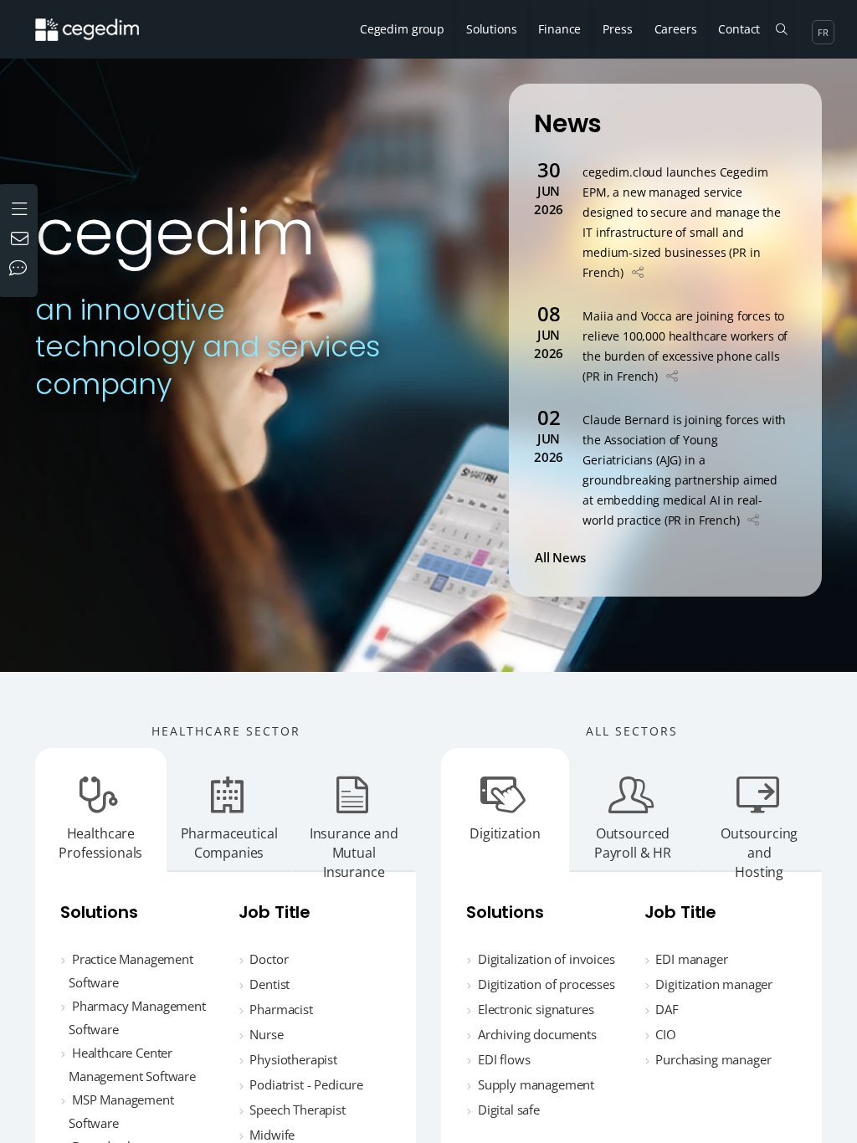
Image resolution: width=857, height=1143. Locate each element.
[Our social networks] (22, 269)
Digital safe (509, 1109)
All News (563, 557)
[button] (638, 272)
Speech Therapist (297, 1109)
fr (823, 32)
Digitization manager (713, 984)
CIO (665, 1034)
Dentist (269, 984)
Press (617, 29)
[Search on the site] (781, 29)
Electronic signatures (536, 1009)
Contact (739, 29)
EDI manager (691, 959)
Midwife (272, 1134)
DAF (667, 1009)
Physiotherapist (293, 1059)
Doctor (268, 959)
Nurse (266, 1034)
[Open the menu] (21, 207)
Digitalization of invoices (546, 959)
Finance (559, 29)
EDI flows (504, 1059)
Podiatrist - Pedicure (306, 1084)
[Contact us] (22, 240)
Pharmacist (280, 1009)
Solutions (491, 29)
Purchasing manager (713, 1059)
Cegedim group (402, 29)
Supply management (536, 1084)
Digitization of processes (546, 984)
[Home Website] (99, 21)
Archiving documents (537, 1034)
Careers (675, 29)
